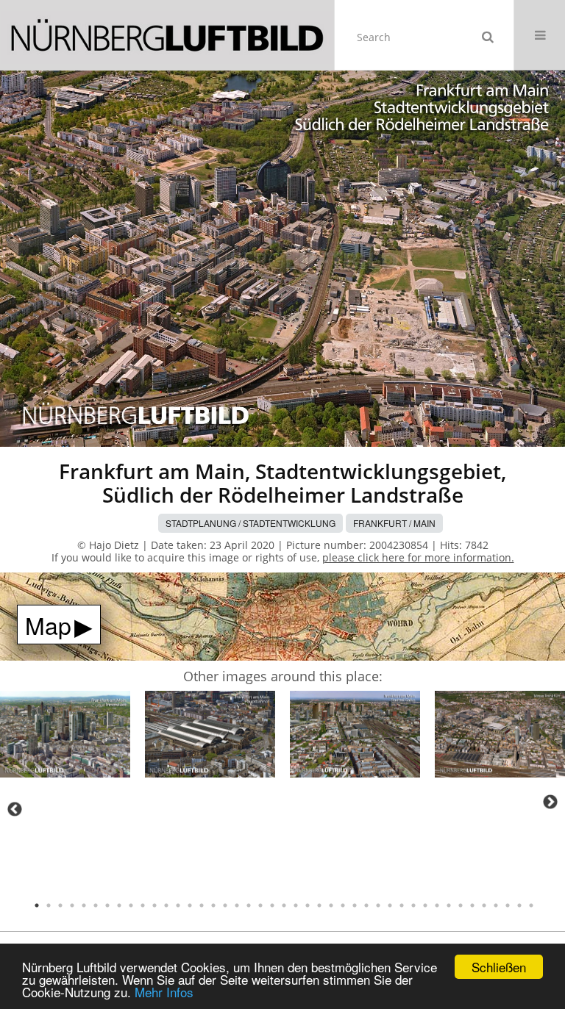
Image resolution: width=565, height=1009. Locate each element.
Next (550, 801)
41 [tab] (507, 905)
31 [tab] (390, 905)
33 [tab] (413, 905)
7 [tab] (107, 905)
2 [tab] (48, 905)
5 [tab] (84, 905)
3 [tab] (60, 905)
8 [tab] (119, 905)
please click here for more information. (418, 557)
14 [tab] (189, 905)
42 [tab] (519, 905)
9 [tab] (131, 905)
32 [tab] (401, 905)
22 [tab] (284, 905)
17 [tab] (225, 905)
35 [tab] (437, 905)
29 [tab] (366, 905)
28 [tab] (354, 905)
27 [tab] (342, 905)
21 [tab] (272, 905)
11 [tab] (154, 905)
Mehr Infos (164, 992)
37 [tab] (460, 905)
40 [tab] (495, 905)
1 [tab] (36, 905)
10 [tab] (142, 905)
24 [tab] (307, 905)
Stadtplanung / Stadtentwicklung (250, 523)
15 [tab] (201, 905)
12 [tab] (166, 905)
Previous (14, 809)
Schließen (499, 967)
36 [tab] (448, 905)
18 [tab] (237, 905)
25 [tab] (319, 905)
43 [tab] (531, 905)
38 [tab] (472, 905)
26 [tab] (331, 905)
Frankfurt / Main (394, 523)
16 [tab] (213, 905)
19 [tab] (248, 905)
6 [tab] (95, 905)
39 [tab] (484, 905)
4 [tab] (72, 905)
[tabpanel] (65, 737)
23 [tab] (295, 905)
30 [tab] (378, 905)
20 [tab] (260, 905)
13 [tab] (178, 905)
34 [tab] (425, 905)
